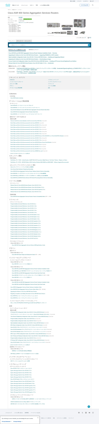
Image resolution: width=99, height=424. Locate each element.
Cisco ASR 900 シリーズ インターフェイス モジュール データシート (25, 107)
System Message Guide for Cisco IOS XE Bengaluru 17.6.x (23, 392)
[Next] (86, 23)
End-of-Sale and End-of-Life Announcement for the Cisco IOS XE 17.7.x (26, 146)
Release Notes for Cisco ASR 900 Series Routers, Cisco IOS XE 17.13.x (26, 191)
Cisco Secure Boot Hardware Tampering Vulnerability (22, 169)
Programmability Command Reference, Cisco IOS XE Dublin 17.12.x (25, 214)
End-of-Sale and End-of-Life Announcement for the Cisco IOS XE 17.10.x (26, 140)
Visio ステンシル (22, 22)
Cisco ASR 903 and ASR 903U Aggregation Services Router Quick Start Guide (28, 273)
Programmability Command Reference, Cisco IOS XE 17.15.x (24, 210)
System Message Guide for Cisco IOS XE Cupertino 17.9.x (23, 385)
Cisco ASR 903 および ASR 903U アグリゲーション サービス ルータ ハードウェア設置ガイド (32, 270)
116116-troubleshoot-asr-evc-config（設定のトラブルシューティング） (26, 401)
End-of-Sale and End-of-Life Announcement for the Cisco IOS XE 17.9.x (26, 127)
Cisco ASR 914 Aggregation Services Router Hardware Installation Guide (26, 287)
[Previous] (47, 23)
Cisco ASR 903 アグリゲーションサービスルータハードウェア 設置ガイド (28, 275)
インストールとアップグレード (16, 81)
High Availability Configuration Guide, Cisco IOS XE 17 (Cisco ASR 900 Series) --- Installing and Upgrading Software (36, 57)
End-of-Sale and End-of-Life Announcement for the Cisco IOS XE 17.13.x (26, 133)
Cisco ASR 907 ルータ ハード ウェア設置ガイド (22, 263)
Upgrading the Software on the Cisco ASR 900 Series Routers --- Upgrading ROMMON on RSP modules (33, 55)
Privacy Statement (6, 421)
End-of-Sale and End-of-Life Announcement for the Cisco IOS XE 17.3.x (26, 148)
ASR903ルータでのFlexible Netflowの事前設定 (22, 350)
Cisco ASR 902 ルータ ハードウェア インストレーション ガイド (24, 295)
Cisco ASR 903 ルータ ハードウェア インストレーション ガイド (24, 297)
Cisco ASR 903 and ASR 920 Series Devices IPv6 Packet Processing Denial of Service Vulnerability (32, 177)
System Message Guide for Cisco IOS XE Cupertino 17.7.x (23, 389)
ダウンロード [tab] (20, 41)
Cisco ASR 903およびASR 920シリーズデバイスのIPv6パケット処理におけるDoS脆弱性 (29, 175)
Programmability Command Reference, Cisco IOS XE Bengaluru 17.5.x (26, 227)
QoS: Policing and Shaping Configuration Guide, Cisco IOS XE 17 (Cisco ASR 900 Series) (30, 335)
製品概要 (20, 17)
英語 (90, 37)
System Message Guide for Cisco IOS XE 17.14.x (21, 374)
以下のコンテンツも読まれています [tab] (17, 49)
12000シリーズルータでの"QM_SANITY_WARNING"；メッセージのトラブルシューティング (31, 398)
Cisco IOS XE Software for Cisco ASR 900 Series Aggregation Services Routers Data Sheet (30, 109)
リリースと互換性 (52, 85)
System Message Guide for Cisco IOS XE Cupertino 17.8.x (23, 387)
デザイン (12, 85)
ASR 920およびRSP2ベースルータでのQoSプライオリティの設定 (24, 353)
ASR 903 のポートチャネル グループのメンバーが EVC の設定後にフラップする (28, 403)
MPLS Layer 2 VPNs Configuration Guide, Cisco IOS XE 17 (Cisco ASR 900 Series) (28, 333)
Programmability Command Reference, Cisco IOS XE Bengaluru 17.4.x (26, 229)
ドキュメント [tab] (12, 41)
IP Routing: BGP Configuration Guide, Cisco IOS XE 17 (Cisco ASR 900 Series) (27, 340)
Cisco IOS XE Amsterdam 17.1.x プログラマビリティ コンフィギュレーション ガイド (29, 329)
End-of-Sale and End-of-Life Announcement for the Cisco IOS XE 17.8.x (26, 144)
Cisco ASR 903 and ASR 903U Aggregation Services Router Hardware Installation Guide (30, 268)
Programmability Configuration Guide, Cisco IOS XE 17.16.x (23, 338)
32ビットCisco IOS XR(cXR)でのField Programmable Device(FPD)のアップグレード (29, 302)
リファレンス (51, 83)
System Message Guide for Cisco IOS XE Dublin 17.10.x (23, 383)
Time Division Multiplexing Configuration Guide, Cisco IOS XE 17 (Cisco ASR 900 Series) (29, 316)
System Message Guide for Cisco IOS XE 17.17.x (21, 370)
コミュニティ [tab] (28, 41)
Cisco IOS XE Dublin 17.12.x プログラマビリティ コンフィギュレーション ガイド (28, 342)
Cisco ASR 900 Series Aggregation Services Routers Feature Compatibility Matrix (28, 196)
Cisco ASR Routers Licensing (17, 98)
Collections (12, 79)
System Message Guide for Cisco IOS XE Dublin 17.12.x (23, 381)
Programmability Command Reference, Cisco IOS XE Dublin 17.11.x (25, 216)
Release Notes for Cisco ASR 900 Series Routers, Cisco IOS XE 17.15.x (26, 185)
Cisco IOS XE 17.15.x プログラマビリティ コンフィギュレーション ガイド (26, 327)
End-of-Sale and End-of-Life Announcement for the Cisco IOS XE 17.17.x (26, 125)
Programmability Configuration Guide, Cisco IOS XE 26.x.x (23, 318)
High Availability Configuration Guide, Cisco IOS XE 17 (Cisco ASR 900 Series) (27, 322)
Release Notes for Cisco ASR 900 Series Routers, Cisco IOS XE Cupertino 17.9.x (28, 189)
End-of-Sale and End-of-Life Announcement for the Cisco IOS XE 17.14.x (26, 131)
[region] (20, 420)
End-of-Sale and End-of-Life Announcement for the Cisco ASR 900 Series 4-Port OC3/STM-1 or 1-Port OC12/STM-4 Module (37, 135)
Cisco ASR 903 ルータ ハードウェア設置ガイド (22, 277)
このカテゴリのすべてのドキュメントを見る (19, 153)
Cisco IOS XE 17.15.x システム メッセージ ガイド (21, 368)
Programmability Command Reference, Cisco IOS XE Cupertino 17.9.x (26, 221)
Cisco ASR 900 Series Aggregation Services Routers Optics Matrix (25, 289)
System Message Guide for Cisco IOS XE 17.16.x (21, 372)
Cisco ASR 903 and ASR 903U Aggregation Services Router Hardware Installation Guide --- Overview (33, 53)
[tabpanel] (49, 58)
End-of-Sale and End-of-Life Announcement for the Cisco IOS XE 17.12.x (26, 129)
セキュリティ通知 (13, 83)
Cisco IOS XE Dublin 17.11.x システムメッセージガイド (22, 379)
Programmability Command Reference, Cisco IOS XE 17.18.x (24, 206)
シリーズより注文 (27, 19)
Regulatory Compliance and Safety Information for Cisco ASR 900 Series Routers (28, 293)
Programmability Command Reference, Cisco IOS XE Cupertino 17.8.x (26, 223)
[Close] (38, 417)
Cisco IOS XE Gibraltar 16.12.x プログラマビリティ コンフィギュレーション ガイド (28, 331)
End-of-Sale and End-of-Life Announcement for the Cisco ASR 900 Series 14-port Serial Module (31, 142)
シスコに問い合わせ (80, 37)
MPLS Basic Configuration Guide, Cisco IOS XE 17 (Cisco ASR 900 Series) (27, 325)
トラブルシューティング (53, 79)
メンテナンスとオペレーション (54, 81)
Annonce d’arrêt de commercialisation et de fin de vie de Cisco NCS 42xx (26, 120)
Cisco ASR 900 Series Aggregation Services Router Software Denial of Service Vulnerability (30, 171)
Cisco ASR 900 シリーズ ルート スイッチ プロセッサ (22, 105)
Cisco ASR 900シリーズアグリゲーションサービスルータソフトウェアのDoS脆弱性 (28, 173)
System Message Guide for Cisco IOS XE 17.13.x (21, 377)
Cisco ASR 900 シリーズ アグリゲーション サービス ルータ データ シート (26, 114)
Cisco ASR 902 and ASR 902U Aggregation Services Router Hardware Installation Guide (30, 282)
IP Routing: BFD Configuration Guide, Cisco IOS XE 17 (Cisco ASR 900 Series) (27, 312)
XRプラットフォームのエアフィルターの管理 (20, 361)
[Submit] (89, 45)
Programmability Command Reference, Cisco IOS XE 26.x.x (23, 203)
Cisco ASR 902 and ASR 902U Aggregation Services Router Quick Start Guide (28, 284)
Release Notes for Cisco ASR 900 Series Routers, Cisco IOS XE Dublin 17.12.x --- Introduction (31, 63)
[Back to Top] (89, 406)
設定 (49, 87)
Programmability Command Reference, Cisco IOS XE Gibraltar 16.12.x (26, 234)
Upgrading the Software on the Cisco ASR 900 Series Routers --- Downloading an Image (30, 59)
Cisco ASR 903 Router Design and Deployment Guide (23, 254)
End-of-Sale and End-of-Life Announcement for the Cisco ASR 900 (25, 122)
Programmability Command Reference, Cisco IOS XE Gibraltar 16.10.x (26, 236)
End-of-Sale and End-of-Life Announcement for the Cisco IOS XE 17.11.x (26, 138)
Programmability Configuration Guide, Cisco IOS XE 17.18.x (23, 320)
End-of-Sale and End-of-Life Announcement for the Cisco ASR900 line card (27, 150)
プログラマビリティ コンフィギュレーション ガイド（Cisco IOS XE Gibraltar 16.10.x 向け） (30, 314)
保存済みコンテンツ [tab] (33, 49)
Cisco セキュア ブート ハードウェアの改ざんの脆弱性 (22, 167)
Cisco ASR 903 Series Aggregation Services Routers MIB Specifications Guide (28, 245)
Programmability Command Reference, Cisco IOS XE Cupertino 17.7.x (26, 225)
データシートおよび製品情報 (16, 87)
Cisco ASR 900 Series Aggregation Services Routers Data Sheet (24, 111)
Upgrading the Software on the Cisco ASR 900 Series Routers (24, 291)
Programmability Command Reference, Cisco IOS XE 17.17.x (24, 208)
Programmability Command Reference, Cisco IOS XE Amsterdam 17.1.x (26, 231)
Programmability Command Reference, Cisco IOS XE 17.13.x (24, 212)
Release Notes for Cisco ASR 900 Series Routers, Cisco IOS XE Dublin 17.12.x (27, 187)
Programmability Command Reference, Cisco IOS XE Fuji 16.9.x (24, 238)
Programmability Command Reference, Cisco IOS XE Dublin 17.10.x (25, 218)
